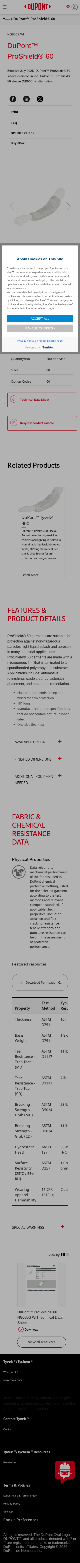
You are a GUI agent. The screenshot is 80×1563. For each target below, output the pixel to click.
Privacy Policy (25, 341)
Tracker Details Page (50, 341)
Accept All (40, 318)
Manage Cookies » (40, 328)
